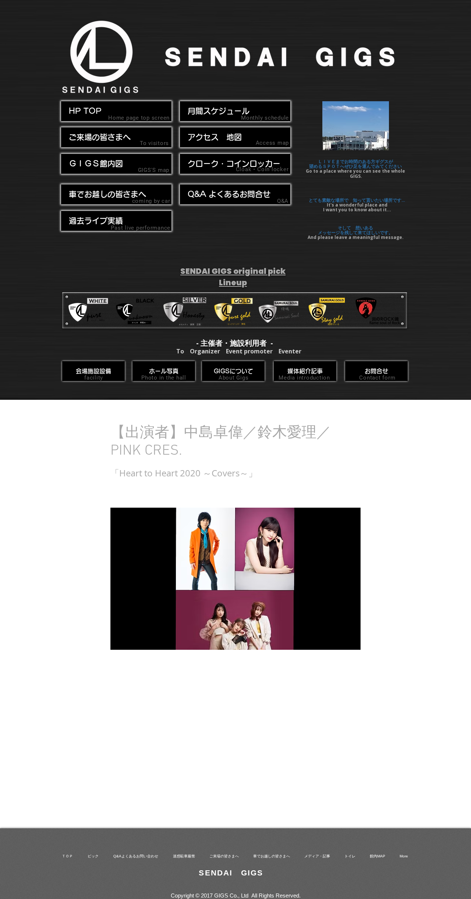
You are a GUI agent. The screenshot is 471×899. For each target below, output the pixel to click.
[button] (116, 194)
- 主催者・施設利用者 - (234, 343)
